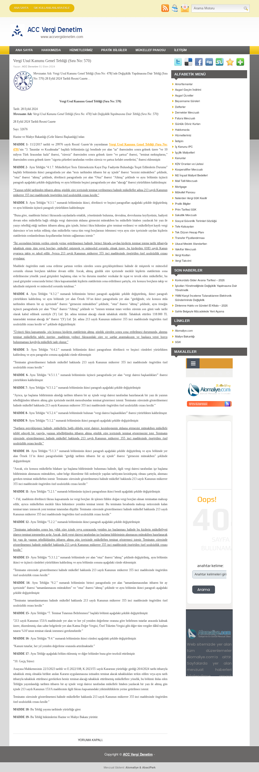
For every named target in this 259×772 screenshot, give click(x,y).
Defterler (180, 107)
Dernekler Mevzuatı (187, 112)
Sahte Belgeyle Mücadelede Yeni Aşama (199, 311)
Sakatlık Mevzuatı (186, 215)
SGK (178, 342)
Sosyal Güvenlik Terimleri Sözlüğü (196, 221)
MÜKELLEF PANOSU (151, 50)
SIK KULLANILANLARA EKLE (52, 7)
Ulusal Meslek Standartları (191, 243)
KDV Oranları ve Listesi (189, 164)
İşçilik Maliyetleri (185, 152)
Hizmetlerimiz (183, 135)
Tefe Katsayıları (184, 226)
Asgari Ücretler (184, 95)
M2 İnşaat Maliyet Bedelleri (191, 175)
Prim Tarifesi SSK (185, 209)
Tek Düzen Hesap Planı (189, 232)
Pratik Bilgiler (183, 203)
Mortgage (181, 186)
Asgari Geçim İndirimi (188, 89)
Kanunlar (180, 158)
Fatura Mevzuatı (185, 118)
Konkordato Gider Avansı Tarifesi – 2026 (200, 280)
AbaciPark (149, 767)
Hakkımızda (182, 129)
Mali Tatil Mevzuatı (186, 181)
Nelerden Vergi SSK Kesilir (191, 198)
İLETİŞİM (180, 50)
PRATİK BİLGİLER (114, 50)
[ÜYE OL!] (175, 11)
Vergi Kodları (182, 255)
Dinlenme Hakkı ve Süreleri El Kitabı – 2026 (201, 305)
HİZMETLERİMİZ (81, 50)
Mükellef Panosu (185, 192)
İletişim (179, 141)
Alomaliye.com (184, 330)
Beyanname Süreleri (187, 101)
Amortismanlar (184, 84)
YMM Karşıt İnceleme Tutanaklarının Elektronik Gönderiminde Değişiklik (203, 297)
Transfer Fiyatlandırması (190, 238)
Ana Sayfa (21, 7)
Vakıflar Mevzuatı (185, 249)
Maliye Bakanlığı (185, 336)
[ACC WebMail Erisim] (185, 11)
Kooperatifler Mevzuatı (189, 169)
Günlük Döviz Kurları (187, 124)
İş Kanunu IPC (184, 146)
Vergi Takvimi (183, 260)
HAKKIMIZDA (51, 50)
